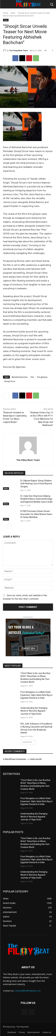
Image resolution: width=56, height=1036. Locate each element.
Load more (27, 742)
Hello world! (36, 759)
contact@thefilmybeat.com (27, 990)
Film (32, 377)
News (13, 13)
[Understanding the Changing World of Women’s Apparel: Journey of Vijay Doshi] (10, 712)
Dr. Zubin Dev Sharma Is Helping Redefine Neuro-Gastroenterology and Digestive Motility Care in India (36, 499)
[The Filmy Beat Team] (5, 50)
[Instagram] (32, 1012)
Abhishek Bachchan (20, 377)
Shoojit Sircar (9, 381)
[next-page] (9, 526)
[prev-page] (5, 526)
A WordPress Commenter (14, 759)
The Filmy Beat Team (18, 50)
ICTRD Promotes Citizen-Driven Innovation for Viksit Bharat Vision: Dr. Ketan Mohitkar (36, 514)
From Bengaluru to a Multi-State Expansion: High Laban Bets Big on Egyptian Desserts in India (36, 695)
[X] (22, 58)
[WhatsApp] (36, 58)
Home (5, 13)
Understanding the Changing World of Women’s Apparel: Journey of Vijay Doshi (33, 711)
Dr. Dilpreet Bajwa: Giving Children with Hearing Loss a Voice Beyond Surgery (36, 483)
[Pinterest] (29, 58)
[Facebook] (15, 58)
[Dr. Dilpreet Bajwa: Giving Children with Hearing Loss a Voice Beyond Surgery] (10, 484)
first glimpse (42, 377)
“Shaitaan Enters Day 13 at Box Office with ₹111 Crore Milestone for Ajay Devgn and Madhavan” (41, 419)
